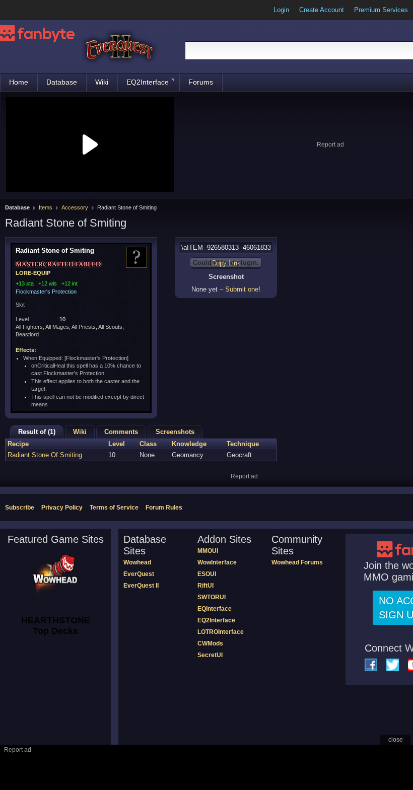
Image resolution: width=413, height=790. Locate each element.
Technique (243, 444)
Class (148, 444)
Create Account (321, 10)
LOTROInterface (220, 631)
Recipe (18, 444)
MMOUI (207, 550)
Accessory (74, 207)
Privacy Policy (62, 507)
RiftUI (205, 585)
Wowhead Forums (297, 562)
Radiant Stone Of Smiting (45, 455)
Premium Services (381, 10)
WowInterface (217, 562)
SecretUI (210, 655)
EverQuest (138, 574)
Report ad (330, 144)
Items (45, 207)
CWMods (210, 643)
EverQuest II (141, 585)
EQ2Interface (147, 82)
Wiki (101, 82)
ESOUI (206, 574)
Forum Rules (164, 507)
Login (281, 10)
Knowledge (189, 444)
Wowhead (137, 562)
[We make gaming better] (32, 10)
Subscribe (19, 507)
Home (18, 82)
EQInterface (214, 608)
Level (116, 444)
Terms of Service (114, 507)
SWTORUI (211, 597)
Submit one (241, 289)
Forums (200, 82)
